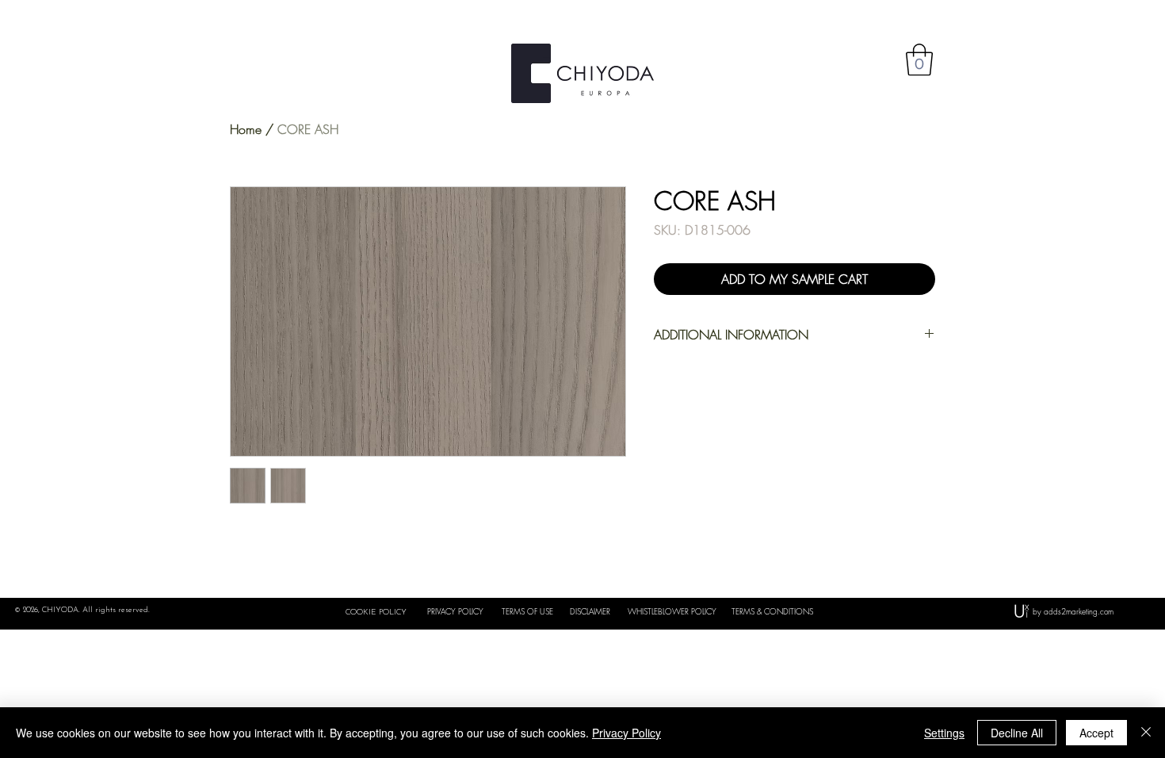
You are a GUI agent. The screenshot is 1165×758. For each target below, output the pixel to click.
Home (246, 129)
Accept (1096, 733)
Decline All (1017, 733)
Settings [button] (944, 733)
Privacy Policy (626, 733)
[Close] (1145, 732)
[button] (919, 59)
